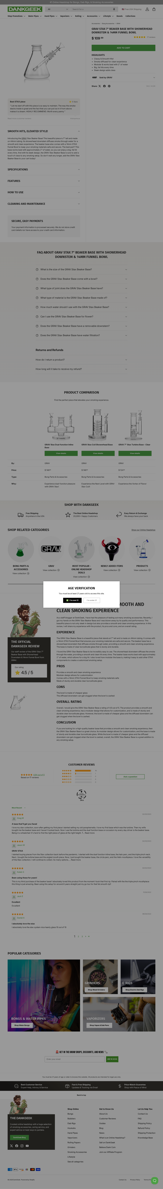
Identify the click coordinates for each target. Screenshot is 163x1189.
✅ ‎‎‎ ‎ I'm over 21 (72, 600)
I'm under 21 (92, 600)
